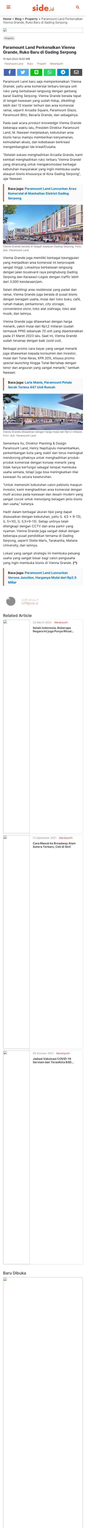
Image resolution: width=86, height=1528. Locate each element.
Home (7, 19)
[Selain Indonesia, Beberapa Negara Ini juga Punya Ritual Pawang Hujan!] (16, 726)
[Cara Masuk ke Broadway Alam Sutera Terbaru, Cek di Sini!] (16, 942)
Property (31, 19)
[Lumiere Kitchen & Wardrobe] (43, 1506)
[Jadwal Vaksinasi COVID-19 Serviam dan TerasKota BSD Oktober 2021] (16, 1157)
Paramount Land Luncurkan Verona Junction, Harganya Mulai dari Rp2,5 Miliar (42, 577)
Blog (18, 19)
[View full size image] (43, 30)
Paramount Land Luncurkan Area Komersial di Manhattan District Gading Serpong (42, 193)
